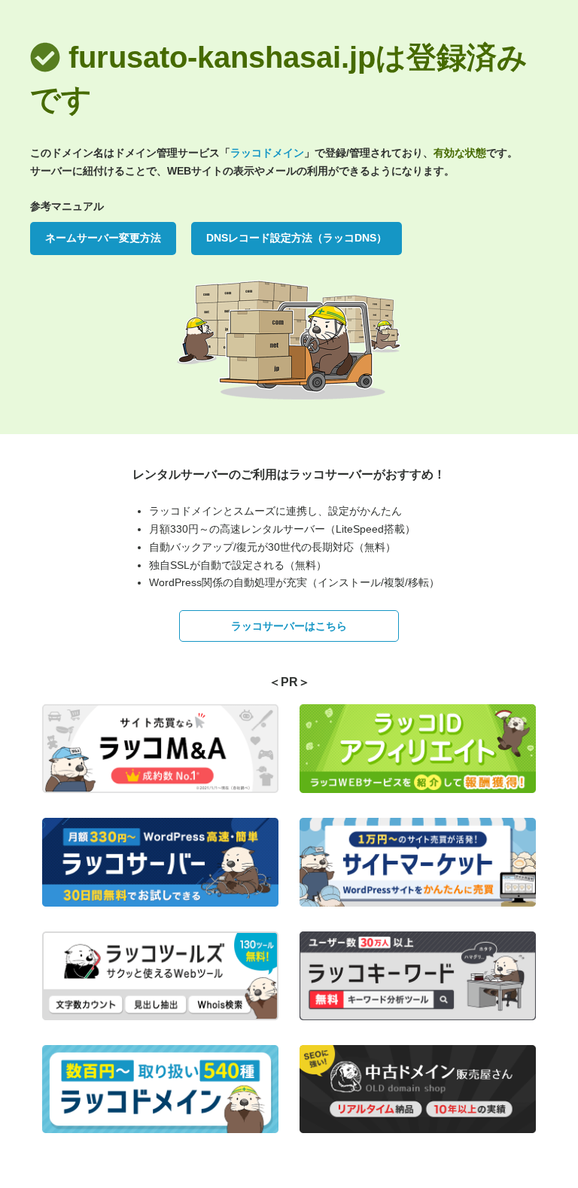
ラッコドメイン (267, 153)
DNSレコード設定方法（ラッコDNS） (296, 238)
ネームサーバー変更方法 (103, 238)
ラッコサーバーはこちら (289, 626)
